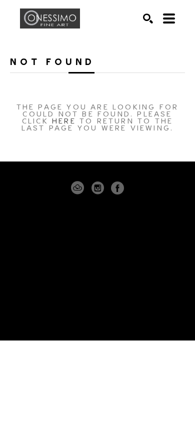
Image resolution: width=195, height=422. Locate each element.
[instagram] (97, 188)
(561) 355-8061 (98, 271)
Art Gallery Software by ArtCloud (128, 314)
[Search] (148, 19)
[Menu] (169, 19)
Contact (97, 285)
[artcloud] (77, 188)
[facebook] (117, 188)
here (64, 120)
